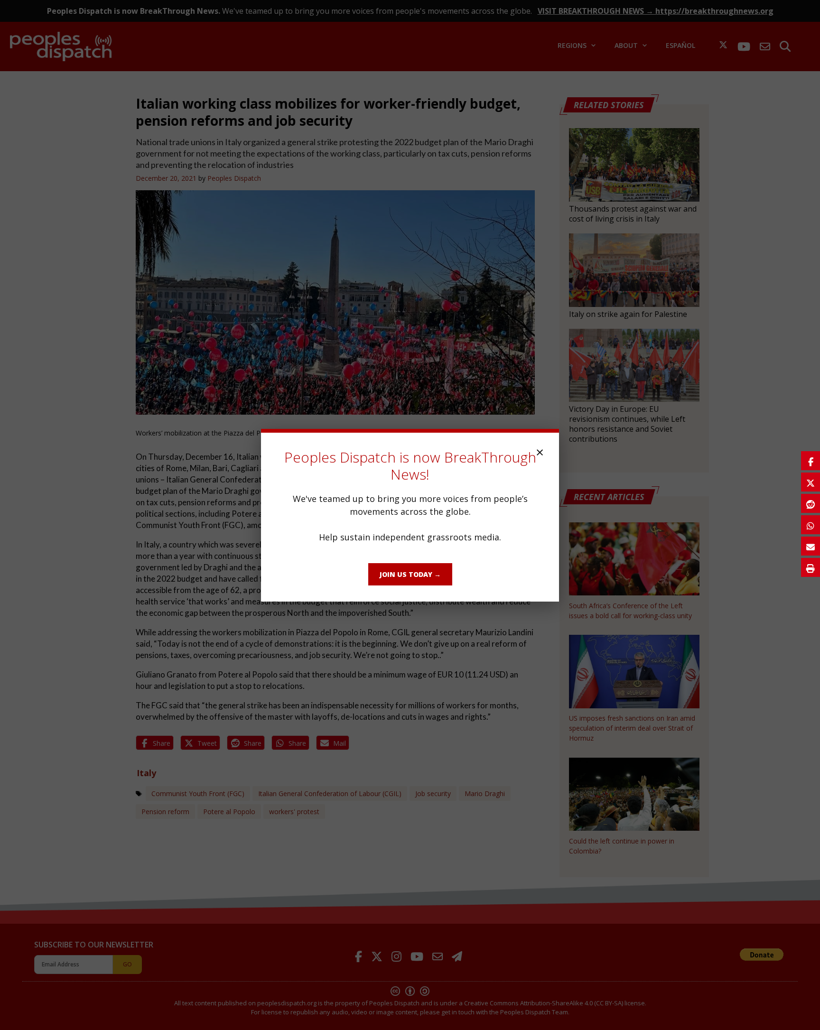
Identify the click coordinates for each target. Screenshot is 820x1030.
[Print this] (810, 567)
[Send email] (810, 546)
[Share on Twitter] (810, 482)
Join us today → (410, 574)
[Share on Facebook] (810, 460)
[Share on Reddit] (810, 503)
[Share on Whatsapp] (810, 524)
